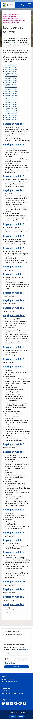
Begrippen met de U (11, 109)
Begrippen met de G (11, 78)
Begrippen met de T (11, 106)
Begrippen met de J (11, 85)
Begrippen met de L (11, 89)
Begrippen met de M (11, 91)
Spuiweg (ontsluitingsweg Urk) (14, 21)
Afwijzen (21, 716)
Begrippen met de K (11, 87)
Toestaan (12, 716)
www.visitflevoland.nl (15, 635)
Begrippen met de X (11, 115)
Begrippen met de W (11, 113)
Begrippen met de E (11, 74)
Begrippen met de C (11, 69)
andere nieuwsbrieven (21, 650)
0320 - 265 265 (8, 679)
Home (5, 14)
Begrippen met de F (11, 76)
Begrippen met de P (11, 98)
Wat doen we (13, 14)
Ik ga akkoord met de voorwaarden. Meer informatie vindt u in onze (16, 661)
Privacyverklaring (9, 663)
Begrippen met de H (11, 80)
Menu (29, 6)
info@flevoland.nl (11, 681)
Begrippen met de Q (11, 100)
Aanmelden (16, 666)
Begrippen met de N (11, 93)
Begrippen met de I (11, 82)
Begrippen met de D (11, 71)
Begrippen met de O (11, 95)
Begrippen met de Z (11, 119)
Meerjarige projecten (10, 18)
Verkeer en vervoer (9, 16)
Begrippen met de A (11, 65)
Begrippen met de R (11, 102)
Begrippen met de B (11, 67)
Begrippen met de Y (11, 117)
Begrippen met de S (11, 104)
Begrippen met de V (11, 111)
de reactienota (12, 42)
